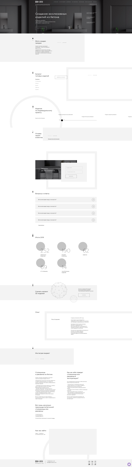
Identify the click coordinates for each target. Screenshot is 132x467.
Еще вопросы (41, 225)
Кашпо (36, 85)
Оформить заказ (41, 28)
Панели (37, 89)
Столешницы (38, 81)
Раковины (37, 79)
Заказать (71, 176)
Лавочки (37, 87)
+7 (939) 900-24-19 (93, 4)
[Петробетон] (39, 461)
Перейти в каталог (61, 77)
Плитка (36, 83)
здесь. (53, 418)
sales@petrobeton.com (51, 462)
